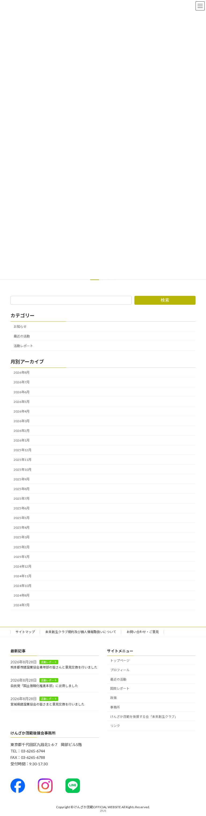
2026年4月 (22, 411)
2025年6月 (22, 508)
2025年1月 (22, 557)
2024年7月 (22, 605)
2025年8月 (22, 489)
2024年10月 (22, 586)
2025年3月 (22, 537)
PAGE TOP (196, 786)
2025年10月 (22, 470)
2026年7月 (22, 382)
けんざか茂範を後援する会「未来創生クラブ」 (144, 717)
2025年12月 (22, 450)
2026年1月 (22, 440)
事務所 (115, 707)
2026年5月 (22, 402)
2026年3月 (22, 421)
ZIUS (103, 810)
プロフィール (120, 670)
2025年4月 (22, 527)
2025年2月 (22, 547)
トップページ (120, 661)
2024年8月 (22, 595)
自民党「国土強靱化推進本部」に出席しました (44, 686)
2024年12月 (22, 566)
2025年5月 (22, 518)
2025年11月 (22, 460)
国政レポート (120, 688)
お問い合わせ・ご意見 (143, 632)
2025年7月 (22, 499)
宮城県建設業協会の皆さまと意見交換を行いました (47, 704)
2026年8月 (22, 372)
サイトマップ (25, 632)
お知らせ (20, 327)
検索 (165, 300)
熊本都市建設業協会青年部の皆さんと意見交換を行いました (53, 667)
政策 (113, 698)
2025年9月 (22, 479)
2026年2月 (22, 431)
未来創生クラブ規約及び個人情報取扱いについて (80, 632)
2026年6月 (22, 392)
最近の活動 (22, 336)
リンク (115, 726)
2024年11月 (22, 576)
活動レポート (23, 346)
